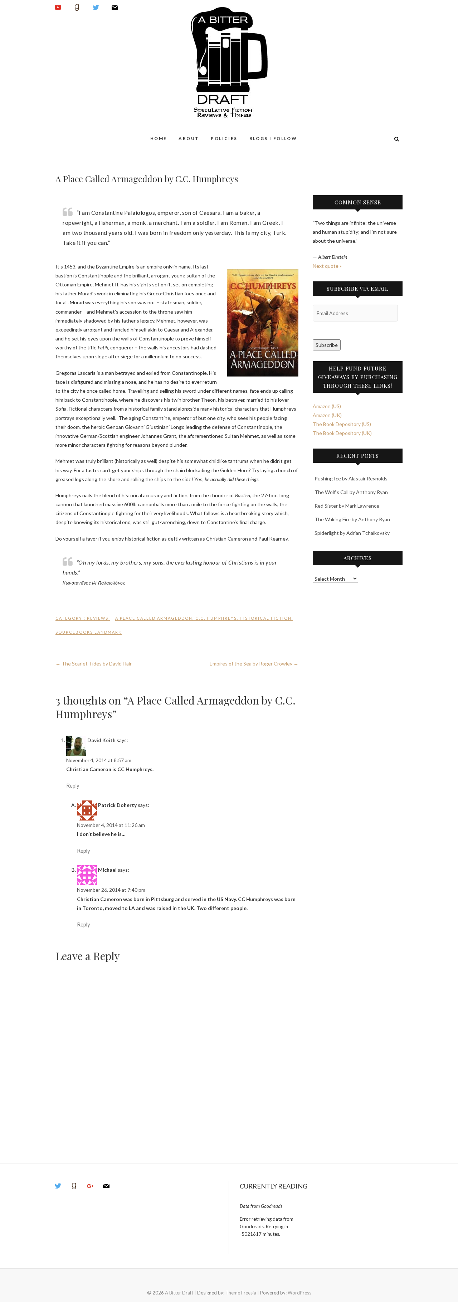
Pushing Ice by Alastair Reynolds (351, 478)
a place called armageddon (154, 618)
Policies (224, 138)
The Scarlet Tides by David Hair (93, 663)
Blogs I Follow (273, 138)
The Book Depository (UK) (342, 433)
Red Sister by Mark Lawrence (347, 506)
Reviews (97, 618)
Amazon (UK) (327, 415)
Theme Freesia (240, 1293)
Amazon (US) (327, 406)
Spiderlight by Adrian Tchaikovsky (352, 533)
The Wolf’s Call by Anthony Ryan (351, 492)
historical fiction (266, 618)
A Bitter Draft (81, 134)
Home (158, 138)
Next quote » (327, 266)
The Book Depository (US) (342, 424)
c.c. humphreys (216, 618)
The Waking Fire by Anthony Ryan (352, 519)
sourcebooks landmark (88, 632)
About (189, 138)
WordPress (299, 1293)
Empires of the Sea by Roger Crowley (254, 663)
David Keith (101, 740)
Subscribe (327, 345)
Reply (72, 785)
